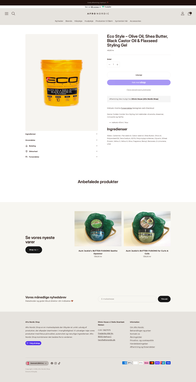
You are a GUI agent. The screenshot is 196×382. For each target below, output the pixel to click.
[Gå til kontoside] (182, 13)
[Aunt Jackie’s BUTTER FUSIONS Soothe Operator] (98, 228)
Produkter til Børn (104, 21)
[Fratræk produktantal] (117, 64)
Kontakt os (135, 334)
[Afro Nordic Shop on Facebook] (52, 364)
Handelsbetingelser (139, 344)
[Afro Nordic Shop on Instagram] (55, 364)
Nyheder (59, 21)
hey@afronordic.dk (106, 340)
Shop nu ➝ (33, 250)
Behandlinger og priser (140, 331)
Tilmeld (164, 299)
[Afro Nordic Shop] (98, 13)
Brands (69, 21)
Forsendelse (126, 108)
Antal (109, 59)
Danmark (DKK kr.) (37, 363)
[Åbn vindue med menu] (6, 13)
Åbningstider (136, 337)
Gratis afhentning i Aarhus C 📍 (98, 2)
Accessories (135, 21)
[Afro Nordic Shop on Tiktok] (59, 364)
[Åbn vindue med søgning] (13, 13)
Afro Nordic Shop (44, 369)
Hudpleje (89, 21)
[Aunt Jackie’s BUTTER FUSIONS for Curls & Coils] (147, 228)
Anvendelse (30, 140)
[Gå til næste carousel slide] (172, 228)
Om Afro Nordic (137, 327)
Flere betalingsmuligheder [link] (139, 90)
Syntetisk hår (121, 21)
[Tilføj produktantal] (109, 64)
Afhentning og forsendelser (142, 347)
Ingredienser (30, 134)
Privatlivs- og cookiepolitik (142, 340)
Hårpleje (78, 21)
